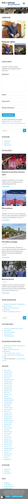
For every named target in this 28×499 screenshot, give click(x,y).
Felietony (6, 143)
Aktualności (7, 141)
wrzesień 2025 (8, 376)
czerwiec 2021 (8, 394)
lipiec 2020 (7, 405)
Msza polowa (7, 208)
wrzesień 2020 (8, 402)
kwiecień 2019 (8, 415)
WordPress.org (8, 488)
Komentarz (5, 74)
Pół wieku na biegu (9, 242)
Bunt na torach (8, 279)
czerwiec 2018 (8, 428)
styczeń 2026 (7, 374)
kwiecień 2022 (8, 389)
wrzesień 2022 (8, 387)
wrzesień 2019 (8, 409)
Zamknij (7, 496)
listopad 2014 (8, 459)
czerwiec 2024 (8, 381)
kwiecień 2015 (8, 454)
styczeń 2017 (7, 439)
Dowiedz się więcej (17, 496)
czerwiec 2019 (8, 413)
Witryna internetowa (8, 107)
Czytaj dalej (5, 186)
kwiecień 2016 (8, 444)
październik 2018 (9, 420)
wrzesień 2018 (8, 422)
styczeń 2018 (7, 437)
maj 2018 (6, 429)
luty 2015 (6, 457)
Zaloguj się (7, 483)
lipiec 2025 (7, 377)
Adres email (6, 101)
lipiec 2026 (7, 370)
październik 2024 (9, 379)
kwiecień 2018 (8, 431)
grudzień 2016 (8, 441)
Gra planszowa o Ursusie (13, 311)
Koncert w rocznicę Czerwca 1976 (13, 328)
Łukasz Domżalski (9, 355)
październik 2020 (9, 400)
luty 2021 (6, 396)
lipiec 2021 (7, 392)
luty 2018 (6, 435)
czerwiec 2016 (8, 442)
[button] (3, 497)
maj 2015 (6, 452)
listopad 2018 (8, 418)
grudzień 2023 (8, 383)
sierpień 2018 (8, 424)
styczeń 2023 (7, 385)
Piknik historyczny (9, 336)
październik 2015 (9, 448)
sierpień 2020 (8, 403)
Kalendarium (7, 145)
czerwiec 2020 (8, 407)
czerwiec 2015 (8, 450)
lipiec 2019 (7, 411)
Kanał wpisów (8, 484)
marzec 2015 (7, 455)
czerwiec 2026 (8, 372)
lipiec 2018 (7, 426)
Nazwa (4, 94)
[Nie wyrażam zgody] (26, 494)
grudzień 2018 (8, 416)
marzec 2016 (7, 446)
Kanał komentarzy (9, 486)
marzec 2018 (7, 433)
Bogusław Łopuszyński (10, 304)
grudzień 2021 (8, 390)
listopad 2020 (8, 398)
